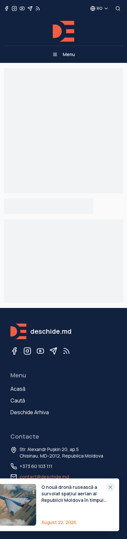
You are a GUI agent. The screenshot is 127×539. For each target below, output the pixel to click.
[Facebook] (14, 351)
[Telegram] (53, 351)
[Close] (110, 487)
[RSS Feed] (66, 351)
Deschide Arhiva (29, 412)
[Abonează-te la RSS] (37, 8)
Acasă (17, 388)
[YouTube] (40, 351)
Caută (17, 400)
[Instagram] (27, 351)
